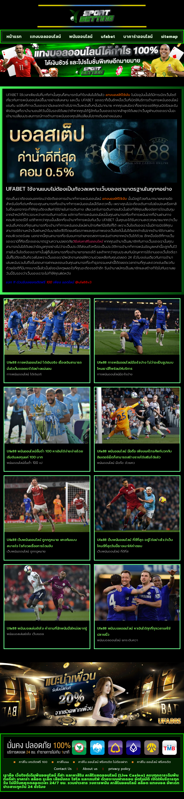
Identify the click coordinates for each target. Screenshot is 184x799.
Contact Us (63, 769)
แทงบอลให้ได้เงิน (118, 94)
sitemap (169, 36)
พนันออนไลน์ (80, 36)
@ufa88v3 (83, 282)
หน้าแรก (14, 36)
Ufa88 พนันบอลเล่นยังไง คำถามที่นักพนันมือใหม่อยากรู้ (47, 628)
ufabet (108, 36)
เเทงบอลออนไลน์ (45, 36)
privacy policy (119, 769)
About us (90, 769)
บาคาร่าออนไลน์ (138, 36)
